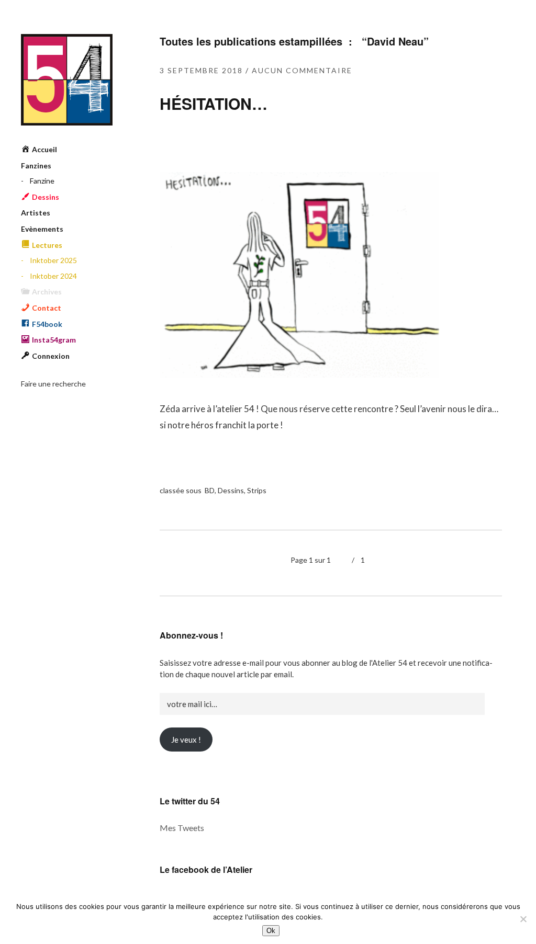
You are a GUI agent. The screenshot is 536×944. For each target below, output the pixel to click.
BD (210, 490)
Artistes (35, 212)
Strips (256, 490)
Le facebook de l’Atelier (206, 869)
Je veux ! (186, 739)
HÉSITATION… (213, 103)
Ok (270, 931)
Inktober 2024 (53, 275)
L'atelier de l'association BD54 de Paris (67, 80)
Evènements (42, 228)
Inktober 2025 (53, 260)
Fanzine (42, 180)
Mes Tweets (182, 828)
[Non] (523, 919)
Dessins (231, 490)
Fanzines (36, 165)
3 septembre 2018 (201, 70)
